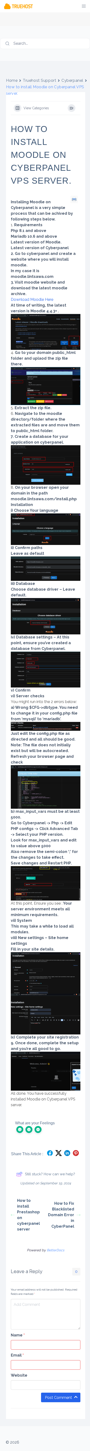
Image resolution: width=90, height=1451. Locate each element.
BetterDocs (55, 1250)
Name (18, 1335)
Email (17, 1355)
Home (12, 80)
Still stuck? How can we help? (50, 1174)
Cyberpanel (72, 80)
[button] (84, 6)
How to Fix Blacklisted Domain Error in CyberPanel (61, 1215)
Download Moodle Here (32, 299)
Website (19, 1375)
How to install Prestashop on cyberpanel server (28, 1214)
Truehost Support (39, 80)
